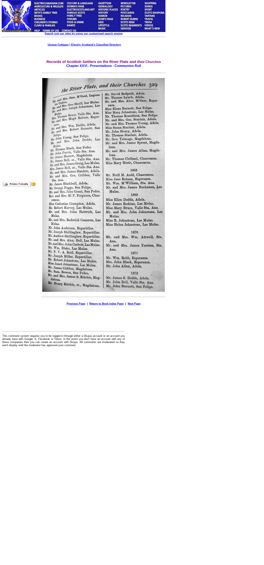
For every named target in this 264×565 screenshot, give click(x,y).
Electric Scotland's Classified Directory (96, 44)
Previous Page (76, 303)
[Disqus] (63, 401)
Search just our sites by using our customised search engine (84, 33)
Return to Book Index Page (106, 303)
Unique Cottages (58, 44)
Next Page (134, 303)
